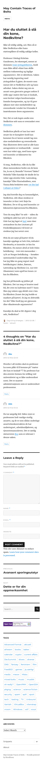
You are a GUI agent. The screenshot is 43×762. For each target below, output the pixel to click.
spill (25, 694)
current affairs (30, 654)
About (6, 747)
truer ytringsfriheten (22, 65)
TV (22, 699)
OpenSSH (33, 684)
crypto (18, 654)
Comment (8, 473)
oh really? (8, 684)
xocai (33, 709)
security (8, 694)
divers (21, 659)
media (7, 674)
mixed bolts (10, 679)
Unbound (31, 699)
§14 (16, 434)
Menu (7, 19)
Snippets (7, 741)
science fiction (30, 689)
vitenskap (31, 704)
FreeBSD (8, 669)
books (18, 649)
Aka (10, 354)
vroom (7, 709)
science (17, 689)
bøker (26, 649)
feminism (25, 664)
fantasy (14, 664)
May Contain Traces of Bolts (14, 755)
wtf (26, 709)
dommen (7, 125)
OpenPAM (21, 684)
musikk (30, 679)
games (19, 669)
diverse (30, 659)
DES (10, 404)
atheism (8, 649)
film (35, 664)
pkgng (7, 689)
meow (16, 674)
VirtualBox (19, 704)
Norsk (5, 323)
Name (6, 508)
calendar (8, 654)
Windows (17, 709)
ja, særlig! (29, 669)
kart (25, 221)
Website (7, 532)
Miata (24, 674)
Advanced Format (13, 644)
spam (17, 694)
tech (6, 699)
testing (14, 699)
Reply (6, 394)
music (21, 679)
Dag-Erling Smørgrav (15, 320)
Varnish (7, 704)
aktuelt (13, 323)
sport (31, 694)
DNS (6, 664)
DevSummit (10, 659)
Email (7, 520)
